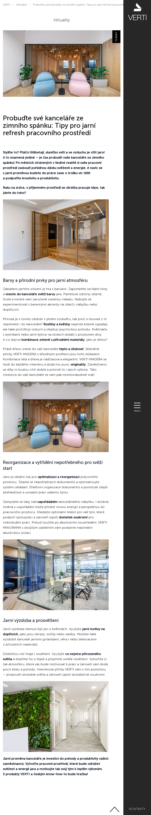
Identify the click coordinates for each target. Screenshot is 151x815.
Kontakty (137, 809)
